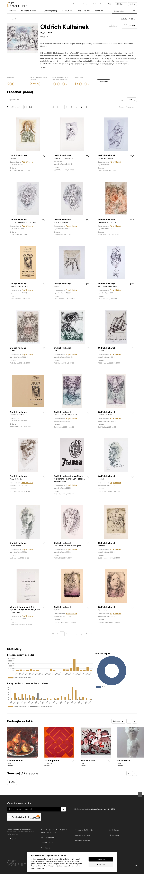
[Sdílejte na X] (132, 19)
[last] (91, 107)
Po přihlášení (27, 162)
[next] (86, 107)
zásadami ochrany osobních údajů (103, 809)
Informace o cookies (82, 835)
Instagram (115, 830)
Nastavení (101, 865)
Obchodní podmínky (82, 841)
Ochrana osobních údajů (84, 830)
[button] (140, 794)
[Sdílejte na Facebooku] (129, 19)
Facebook (115, 835)
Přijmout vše (101, 859)
